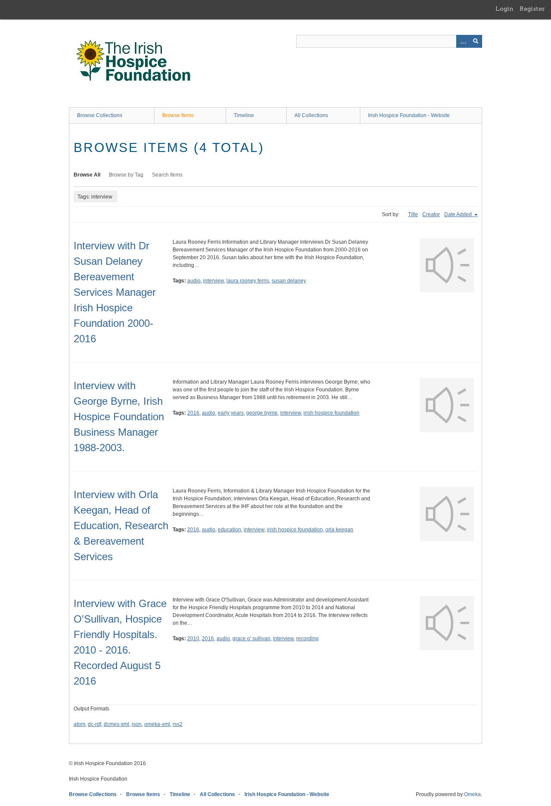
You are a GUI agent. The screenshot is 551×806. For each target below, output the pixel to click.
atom (79, 724)
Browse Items (178, 115)
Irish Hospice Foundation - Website (409, 115)
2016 (193, 413)
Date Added (458, 214)
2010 (193, 639)
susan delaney (289, 281)
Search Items (167, 175)
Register (532, 8)
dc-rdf (94, 724)
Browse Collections (99, 115)
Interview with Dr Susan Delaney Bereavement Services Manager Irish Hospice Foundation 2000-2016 (115, 292)
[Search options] (462, 41)
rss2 (178, 724)
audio (194, 281)
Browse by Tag (126, 175)
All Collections (311, 115)
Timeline (244, 115)
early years (231, 413)
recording (307, 639)
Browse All (87, 175)
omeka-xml (157, 724)
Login (504, 8)
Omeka (472, 794)
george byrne (262, 413)
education (229, 530)
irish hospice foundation (331, 413)
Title (413, 214)
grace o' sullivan (251, 639)
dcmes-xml (116, 724)
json (137, 724)
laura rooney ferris (247, 281)
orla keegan (339, 530)
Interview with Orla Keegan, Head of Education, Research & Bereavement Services (121, 525)
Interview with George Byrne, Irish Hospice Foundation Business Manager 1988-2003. (119, 416)
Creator (431, 214)
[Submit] (475, 41)
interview (213, 281)
